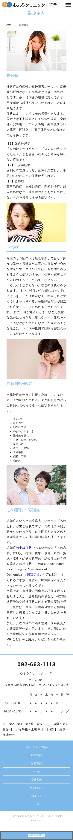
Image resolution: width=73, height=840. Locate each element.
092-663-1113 (36, 664)
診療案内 (36, 763)
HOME (8, 25)
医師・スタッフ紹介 (36, 747)
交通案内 (36, 779)
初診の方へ (36, 787)
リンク (36, 771)
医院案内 (36, 755)
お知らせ (36, 795)
